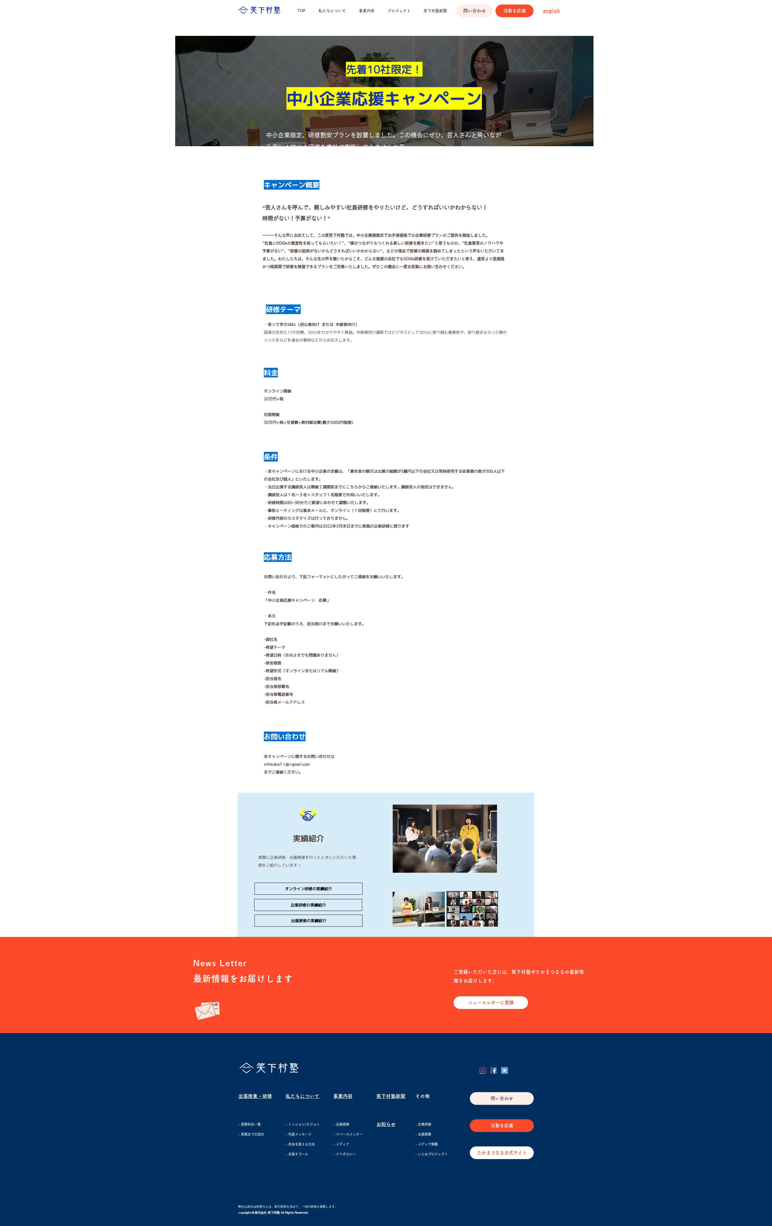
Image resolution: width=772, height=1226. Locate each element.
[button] (399, 10)
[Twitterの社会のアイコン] (504, 1070)
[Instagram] (482, 1070)
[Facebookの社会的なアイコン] (493, 1070)
